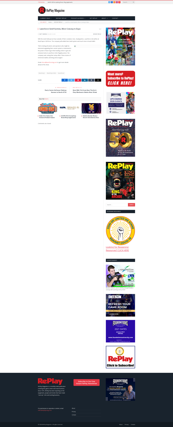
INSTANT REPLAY (61, 18)
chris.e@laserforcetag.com (49, 62)
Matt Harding (43, 34)
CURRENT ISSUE (45, 18)
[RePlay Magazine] (51, 10)
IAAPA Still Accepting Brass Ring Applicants (60, 2)
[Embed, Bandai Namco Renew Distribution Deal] (91, 108)
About (73, 408)
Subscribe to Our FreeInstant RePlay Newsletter (86, 382)
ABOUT (104, 18)
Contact (74, 415)
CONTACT (115, 18)
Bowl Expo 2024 (51, 73)
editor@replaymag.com (45, 410)
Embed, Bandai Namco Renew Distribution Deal (91, 116)
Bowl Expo (42, 73)
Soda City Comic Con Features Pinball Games (47, 116)
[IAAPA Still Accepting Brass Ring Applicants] (69, 108)
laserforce (61, 73)
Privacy (74, 411)
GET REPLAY (93, 18)
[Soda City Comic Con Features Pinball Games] (47, 108)
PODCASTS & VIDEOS (77, 18)
